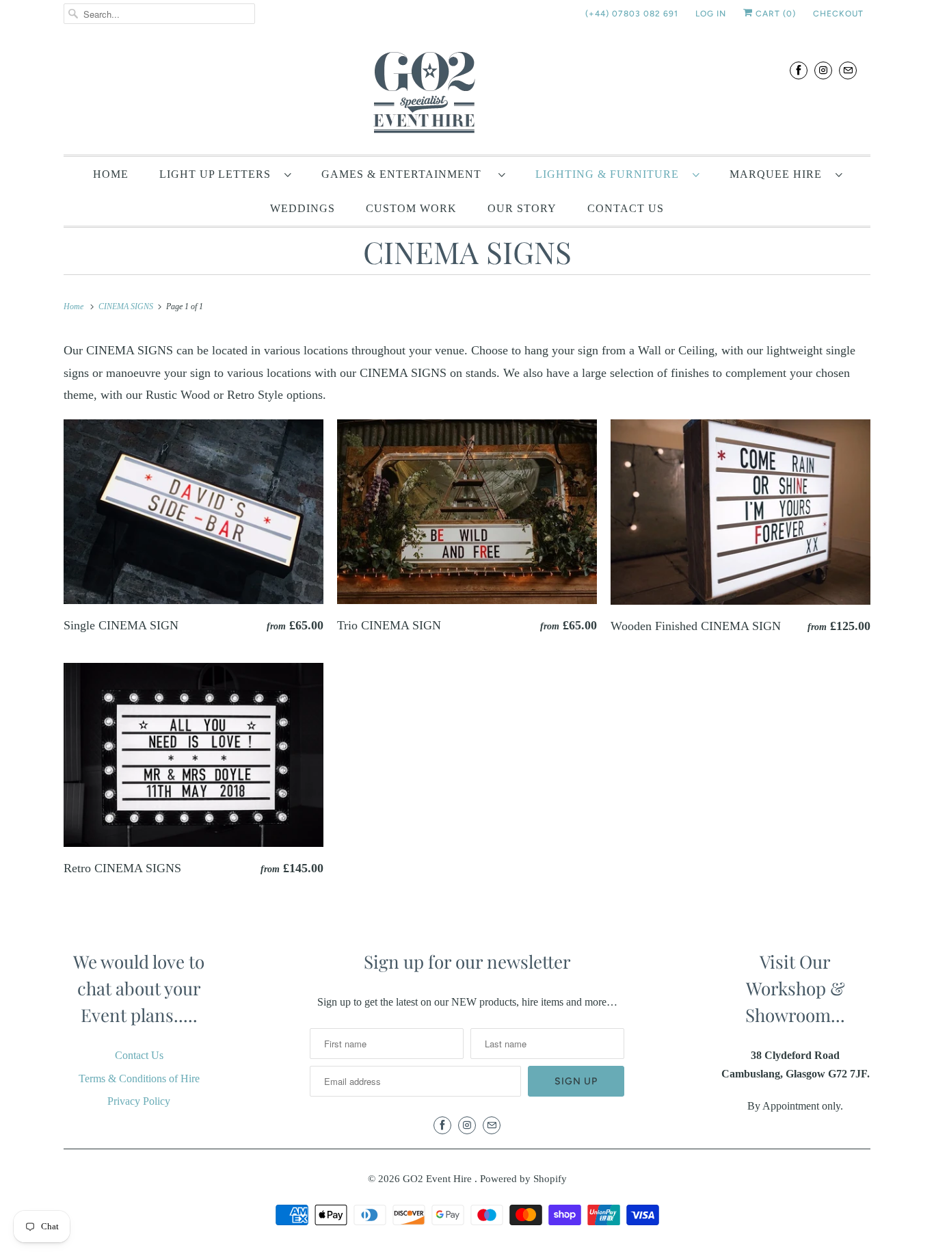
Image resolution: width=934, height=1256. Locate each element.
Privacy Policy (138, 1101)
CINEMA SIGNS (467, 251)
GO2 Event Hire (439, 1178)
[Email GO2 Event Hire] (848, 70)
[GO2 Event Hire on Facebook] (799, 70)
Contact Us (625, 208)
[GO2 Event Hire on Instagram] (823, 70)
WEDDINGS (302, 208)
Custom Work (411, 208)
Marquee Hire (779, 174)
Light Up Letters (218, 174)
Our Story (522, 208)
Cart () (774, 13)
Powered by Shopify (523, 1178)
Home (111, 174)
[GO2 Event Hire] (467, 94)
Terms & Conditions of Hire (139, 1078)
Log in (710, 13)
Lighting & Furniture (610, 174)
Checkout (838, 13)
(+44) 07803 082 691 (631, 13)
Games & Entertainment (406, 174)
